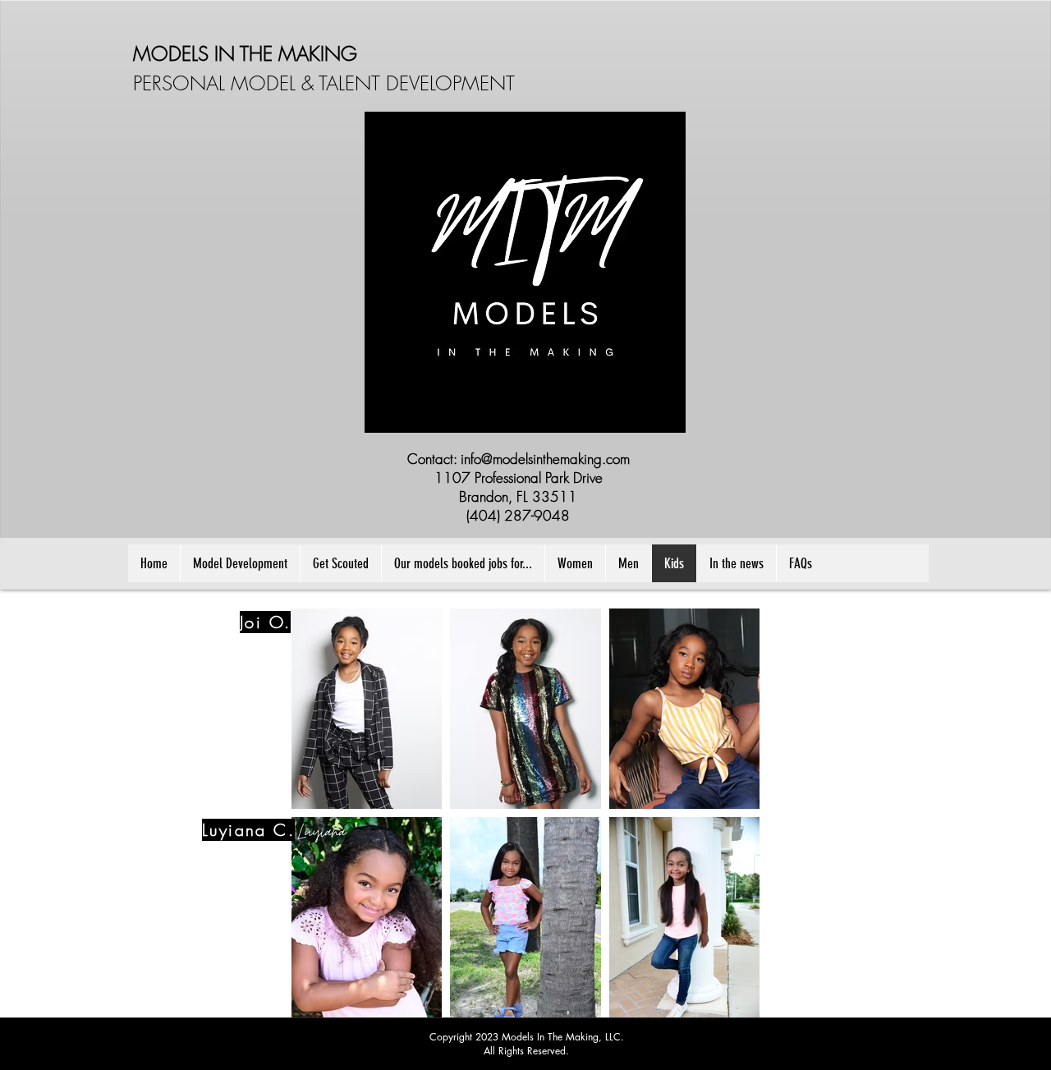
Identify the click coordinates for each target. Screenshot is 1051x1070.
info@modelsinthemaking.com (545, 458)
